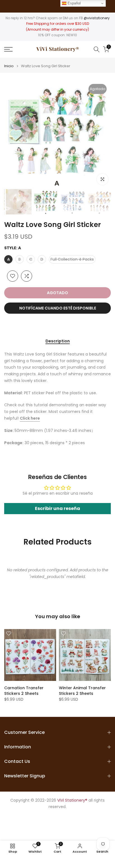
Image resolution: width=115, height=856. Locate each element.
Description (57, 341)
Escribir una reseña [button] (57, 508)
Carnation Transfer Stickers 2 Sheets (24, 690)
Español (73, 3)
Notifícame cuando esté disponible (57, 308)
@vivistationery (97, 18)
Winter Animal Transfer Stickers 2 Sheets (82, 690)
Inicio (9, 66)
